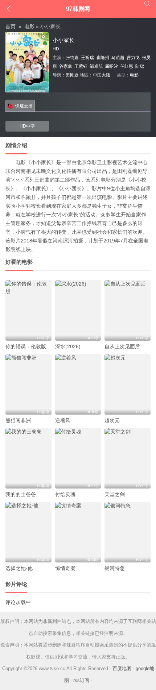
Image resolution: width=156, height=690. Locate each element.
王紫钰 (80, 66)
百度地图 (121, 668)
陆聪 (139, 66)
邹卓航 (96, 66)
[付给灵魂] (78, 458)
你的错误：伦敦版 (25, 346)
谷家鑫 (65, 66)
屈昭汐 (111, 66)
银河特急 (114, 568)
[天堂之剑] (127, 458)
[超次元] (127, 384)
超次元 (112, 420)
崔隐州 (102, 57)
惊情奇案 (65, 568)
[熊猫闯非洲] (28, 384)
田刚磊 (72, 75)
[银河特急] (127, 532)
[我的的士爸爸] (28, 458)
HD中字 (27, 126)
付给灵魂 (65, 494)
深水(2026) (68, 346)
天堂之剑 (114, 494)
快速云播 (24, 105)
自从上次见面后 (122, 346)
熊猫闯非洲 (18, 420)
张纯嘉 (72, 57)
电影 (29, 26)
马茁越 (117, 57)
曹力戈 (133, 57)
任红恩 (126, 66)
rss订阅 (81, 680)
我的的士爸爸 (20, 494)
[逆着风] (78, 384)
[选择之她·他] (28, 532)
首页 (10, 26)
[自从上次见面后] (127, 310)
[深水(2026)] (78, 310)
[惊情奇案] (78, 532)
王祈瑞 (87, 57)
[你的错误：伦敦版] (28, 310)
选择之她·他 (19, 568)
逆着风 (62, 420)
